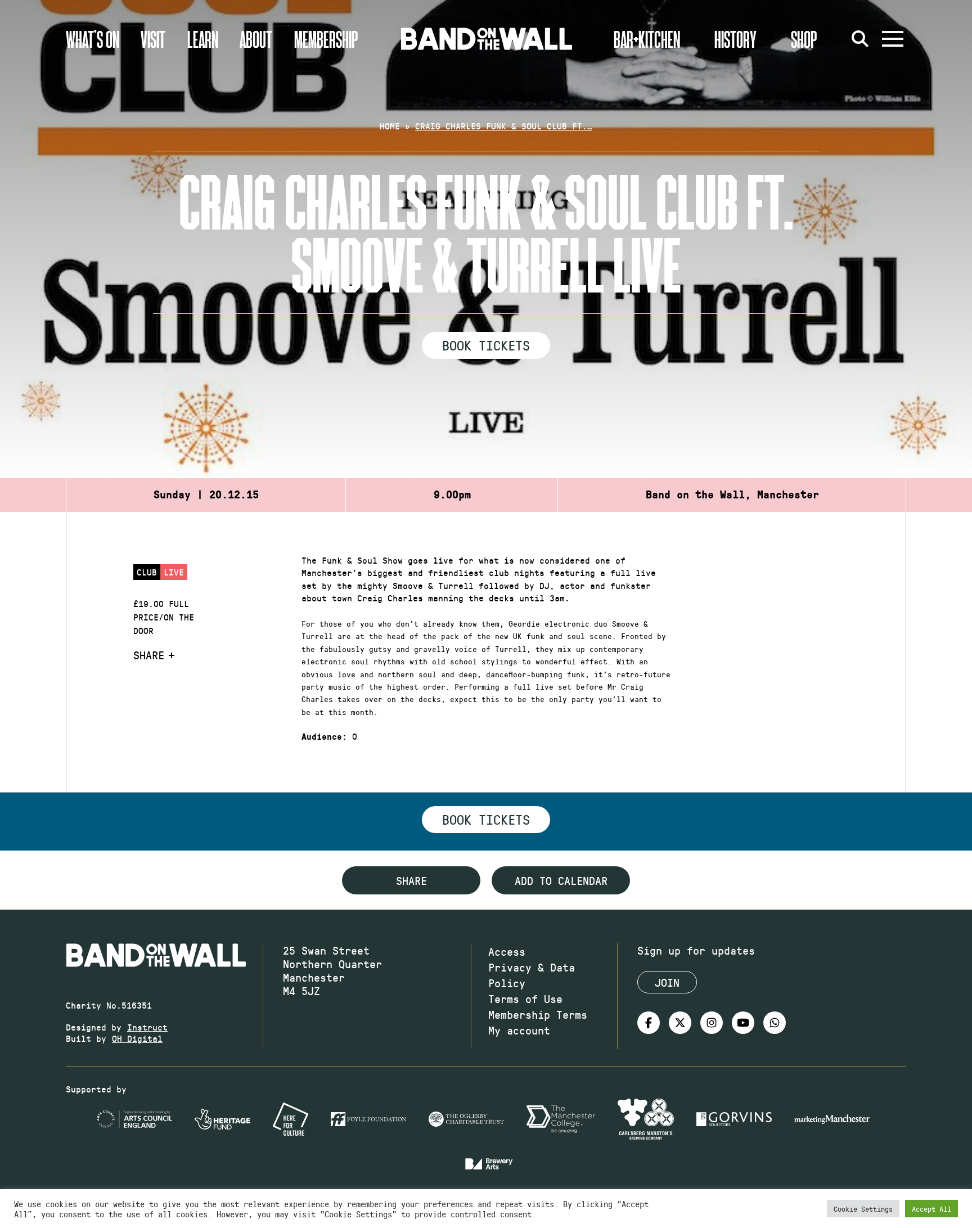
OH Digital (137, 1038)
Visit (153, 38)
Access (506, 951)
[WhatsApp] (774, 1022)
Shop (804, 38)
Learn (202, 38)
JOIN (667, 982)
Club (147, 572)
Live (174, 572)
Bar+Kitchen (647, 38)
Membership (326, 38)
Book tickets (486, 819)
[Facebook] (648, 1022)
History (735, 38)
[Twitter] (680, 1022)
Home (390, 126)
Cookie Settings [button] (863, 1208)
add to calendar (561, 880)
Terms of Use (525, 998)
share (411, 880)
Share (148, 655)
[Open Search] (860, 38)
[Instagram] (711, 1022)
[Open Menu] (892, 38)
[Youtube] (743, 1022)
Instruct (147, 1027)
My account (519, 1030)
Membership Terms (537, 1014)
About (256, 38)
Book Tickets (486, 345)
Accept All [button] (931, 1208)
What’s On (92, 38)
